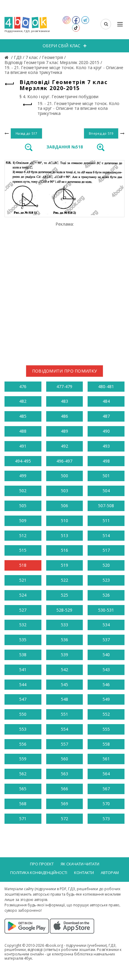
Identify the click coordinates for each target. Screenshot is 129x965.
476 (22, 386)
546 (106, 684)
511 (106, 520)
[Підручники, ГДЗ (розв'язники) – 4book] (7, 57)
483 (64, 401)
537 (106, 639)
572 (64, 818)
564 (106, 773)
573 (106, 818)
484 (106, 401)
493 (106, 446)
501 (106, 475)
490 (106, 431)
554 (64, 729)
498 (106, 461)
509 (22, 520)
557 (64, 744)
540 (106, 654)
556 (22, 744)
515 (22, 550)
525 (64, 595)
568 (22, 803)
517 (106, 550)
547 (22, 699)
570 (106, 803)
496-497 (64, 461)
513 (64, 535)
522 (64, 580)
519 (64, 565)
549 (106, 699)
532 (22, 624)
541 (22, 669)
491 (22, 446)
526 (106, 595)
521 (22, 580)
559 (22, 759)
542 (64, 669)
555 (106, 729)
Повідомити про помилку (64, 371)
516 (64, 550)
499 (22, 475)
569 (64, 803)
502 (22, 490)
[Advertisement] (64, 291)
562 (22, 773)
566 (64, 788)
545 (64, 684)
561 (106, 759)
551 (64, 714)
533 (64, 624)
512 (22, 535)
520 (106, 565)
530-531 (106, 610)
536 (64, 639)
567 (106, 788)
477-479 (64, 386)
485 (22, 416)
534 (106, 624)
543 (106, 669)
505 (22, 505)
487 (106, 416)
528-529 (64, 610)
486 (64, 416)
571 (22, 818)
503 (64, 490)
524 (22, 595)
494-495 (23, 461)
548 (64, 699)
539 (64, 654)
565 (22, 788)
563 (64, 773)
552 (106, 714)
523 (106, 580)
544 (22, 684)
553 (22, 729)
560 (64, 759)
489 (64, 431)
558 (106, 744)
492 (64, 446)
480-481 (106, 386)
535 (22, 639)
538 (22, 654)
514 (106, 535)
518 (22, 565)
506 (64, 505)
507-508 (106, 505)
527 (22, 610)
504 (106, 490)
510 (64, 520)
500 (64, 475)
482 (22, 401)
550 (22, 714)
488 (22, 431)
